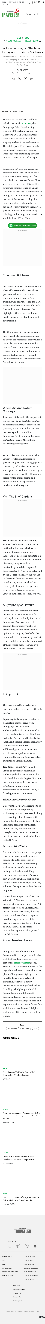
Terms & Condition (19, 1289)
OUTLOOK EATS (29, 1260)
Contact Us (17, 1297)
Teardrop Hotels (22, 963)
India (5, 1194)
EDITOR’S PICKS (7, 1276)
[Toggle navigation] (41, 14)
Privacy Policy (18, 1293)
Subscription (17, 1301)
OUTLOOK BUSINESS (31, 1268)
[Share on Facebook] (25, 78)
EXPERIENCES (7, 1268)
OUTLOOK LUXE (29, 1264)
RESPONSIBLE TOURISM (10, 1272)
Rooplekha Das (8, 1163)
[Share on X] (20, 78)
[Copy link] (31, 78)
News (5, 1109)
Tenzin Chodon (8, 1122)
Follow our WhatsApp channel (25, 226)
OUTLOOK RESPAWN (31, 1276)
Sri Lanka (26, 123)
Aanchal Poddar (9, 1204)
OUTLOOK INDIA (29, 1257)
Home (18, 38)
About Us (16, 1286)
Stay (27, 38)
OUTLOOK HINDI (29, 1279)
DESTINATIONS (7, 1257)
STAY (4, 1260)
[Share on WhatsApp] (14, 78)
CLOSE (42, 1317)
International (13, 1029)
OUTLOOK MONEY (30, 1272)
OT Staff (24, 70)
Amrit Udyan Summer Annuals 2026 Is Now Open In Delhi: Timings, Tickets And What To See (22, 1116)
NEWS (4, 1264)
